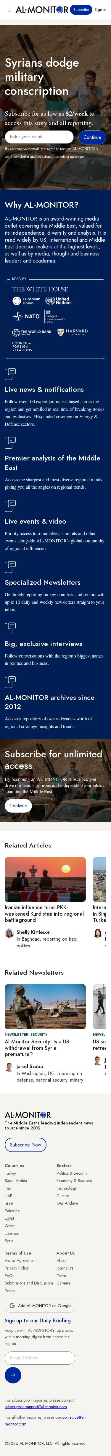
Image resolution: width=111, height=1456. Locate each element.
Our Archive (67, 1203)
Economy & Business (74, 1180)
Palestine (12, 1211)
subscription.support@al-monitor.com (36, 1407)
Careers (63, 1283)
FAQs (9, 1276)
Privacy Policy (17, 1268)
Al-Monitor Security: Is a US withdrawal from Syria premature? (37, 1048)
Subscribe (81, 9)
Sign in (100, 9)
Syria (9, 1241)
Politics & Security (72, 1173)
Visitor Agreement (20, 1260)
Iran (8, 1188)
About (62, 1260)
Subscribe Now (25, 1144)
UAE (8, 1196)
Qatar (10, 1226)
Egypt (9, 1218)
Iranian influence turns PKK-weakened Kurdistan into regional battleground (44, 914)
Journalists (65, 1268)
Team (61, 1276)
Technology (67, 1188)
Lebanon (12, 1233)
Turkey (10, 1173)
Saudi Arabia (16, 1180)
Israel (9, 1203)
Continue (18, 805)
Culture (63, 1196)
